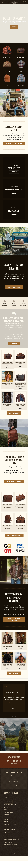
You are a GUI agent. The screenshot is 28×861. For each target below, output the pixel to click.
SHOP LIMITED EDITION (14, 536)
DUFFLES (7, 72)
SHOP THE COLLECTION (14, 481)
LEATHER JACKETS (7, 58)
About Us (6, 807)
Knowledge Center (8, 812)
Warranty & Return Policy (10, 844)
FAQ (5, 837)
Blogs (5, 809)
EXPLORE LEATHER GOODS (14, 143)
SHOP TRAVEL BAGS (14, 287)
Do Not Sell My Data (8, 847)
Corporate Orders (8, 817)
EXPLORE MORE (14, 413)
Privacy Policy (7, 814)
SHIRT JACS (21, 86)
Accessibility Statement (10, 824)
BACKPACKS (7, 86)
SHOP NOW (14, 27)
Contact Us (7, 832)
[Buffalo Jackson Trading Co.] (14, 2)
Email (6, 797)
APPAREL (21, 72)
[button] (2, 2)
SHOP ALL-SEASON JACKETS (14, 619)
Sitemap (6, 821)
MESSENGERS (21, 58)
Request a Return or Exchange (11, 839)
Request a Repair (8, 842)
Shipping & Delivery (9, 819)
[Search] (23, 2)
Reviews (6, 835)
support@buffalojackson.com (14, 775)
